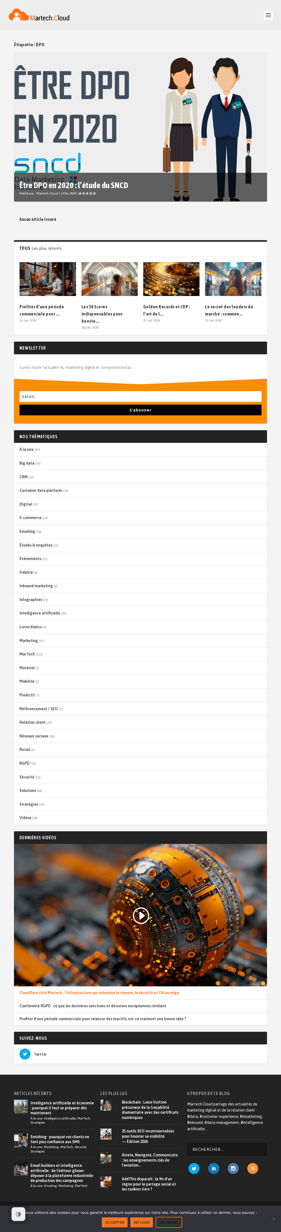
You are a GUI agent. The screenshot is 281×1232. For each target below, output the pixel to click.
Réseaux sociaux (33, 736)
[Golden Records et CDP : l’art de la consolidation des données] (171, 279)
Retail (24, 749)
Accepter (114, 1222)
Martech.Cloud (47, 193)
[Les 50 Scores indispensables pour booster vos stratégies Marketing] (110, 279)
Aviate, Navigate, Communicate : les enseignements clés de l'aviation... (150, 1160)
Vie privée (168, 1222)
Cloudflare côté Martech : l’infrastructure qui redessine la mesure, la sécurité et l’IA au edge (99, 992)
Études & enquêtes (35, 545)
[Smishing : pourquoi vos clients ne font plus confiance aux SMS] (21, 1140)
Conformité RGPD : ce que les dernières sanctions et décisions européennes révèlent (92, 1006)
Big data (26, 463)
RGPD (24, 763)
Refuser (142, 1222)
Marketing (28, 640)
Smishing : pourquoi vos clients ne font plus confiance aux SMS (59, 1139)
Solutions (27, 790)
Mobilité (26, 681)
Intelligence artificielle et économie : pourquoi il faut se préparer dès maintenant (62, 1108)
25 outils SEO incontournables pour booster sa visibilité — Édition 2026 (148, 1136)
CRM (23, 477)
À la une (26, 449)
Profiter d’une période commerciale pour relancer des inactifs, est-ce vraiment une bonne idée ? (102, 1019)
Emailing (27, 531)
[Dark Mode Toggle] (18, 1214)
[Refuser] (273, 1219)
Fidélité (26, 572)
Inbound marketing (36, 586)
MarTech (27, 654)
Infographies (30, 599)
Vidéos (25, 818)
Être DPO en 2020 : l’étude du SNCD (73, 185)
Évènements (30, 558)
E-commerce (30, 517)
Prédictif (27, 695)
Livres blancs (30, 627)
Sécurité (26, 777)
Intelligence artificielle (39, 613)
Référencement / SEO (38, 709)
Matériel (27, 668)
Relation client (32, 722)
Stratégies (28, 804)
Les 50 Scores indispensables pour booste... (102, 314)
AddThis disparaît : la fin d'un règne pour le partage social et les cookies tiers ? (149, 1184)
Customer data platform (40, 490)
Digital (25, 504)
